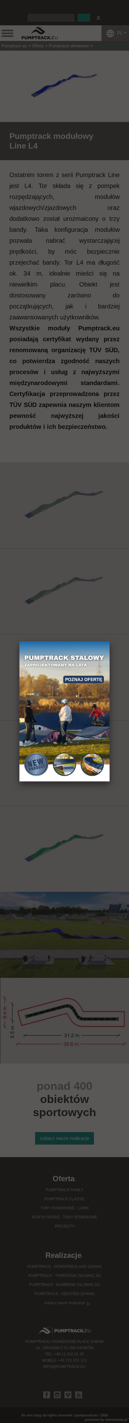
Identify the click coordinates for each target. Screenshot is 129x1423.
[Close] (109, 641)
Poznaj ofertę (83, 679)
